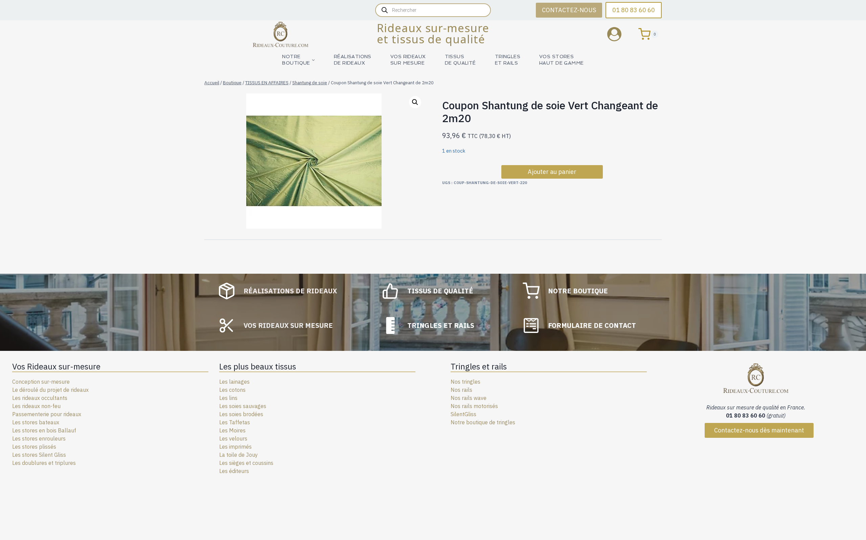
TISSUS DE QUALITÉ (460, 60)
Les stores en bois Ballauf (44, 430)
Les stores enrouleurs (39, 438)
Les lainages (234, 381)
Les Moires (232, 430)
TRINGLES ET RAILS (507, 60)
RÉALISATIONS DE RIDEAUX (352, 60)
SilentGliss (463, 414)
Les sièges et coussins (246, 462)
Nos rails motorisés (474, 406)
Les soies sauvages (242, 406)
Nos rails (461, 389)
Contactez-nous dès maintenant (759, 430)
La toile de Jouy (238, 454)
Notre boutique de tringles (483, 422)
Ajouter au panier (552, 172)
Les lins (228, 398)
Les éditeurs (234, 471)
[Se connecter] (619, 34)
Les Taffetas (234, 422)
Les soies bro (235, 414)
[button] (415, 102)
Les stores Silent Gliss (39, 454)
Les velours (233, 438)
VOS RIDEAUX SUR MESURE (408, 60)
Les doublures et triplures (44, 462)
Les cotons (232, 389)
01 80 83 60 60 (633, 10)
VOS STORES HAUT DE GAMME (561, 60)
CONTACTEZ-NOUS (569, 10)
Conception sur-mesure (41, 381)
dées (257, 414)
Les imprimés (235, 446)
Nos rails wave (468, 398)
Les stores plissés (34, 446)
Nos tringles (465, 381)
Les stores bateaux (35, 422)
